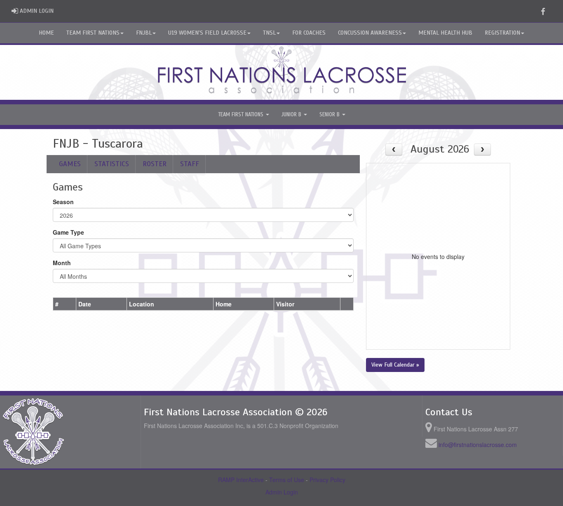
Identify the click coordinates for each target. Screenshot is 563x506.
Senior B (330, 114)
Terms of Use (286, 479)
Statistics (111, 164)
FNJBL (144, 32)
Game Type (68, 232)
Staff (189, 164)
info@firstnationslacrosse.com (478, 444)
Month (62, 263)
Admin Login (281, 492)
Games (70, 164)
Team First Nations (93, 32)
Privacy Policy (327, 479)
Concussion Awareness (370, 32)
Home (46, 32)
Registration (502, 32)
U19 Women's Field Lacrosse (207, 32)
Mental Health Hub (445, 32)
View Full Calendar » (395, 364)
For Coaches (309, 32)
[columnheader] (64, 304)
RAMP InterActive (241, 479)
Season (63, 202)
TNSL (269, 32)
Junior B (292, 114)
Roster (155, 164)
